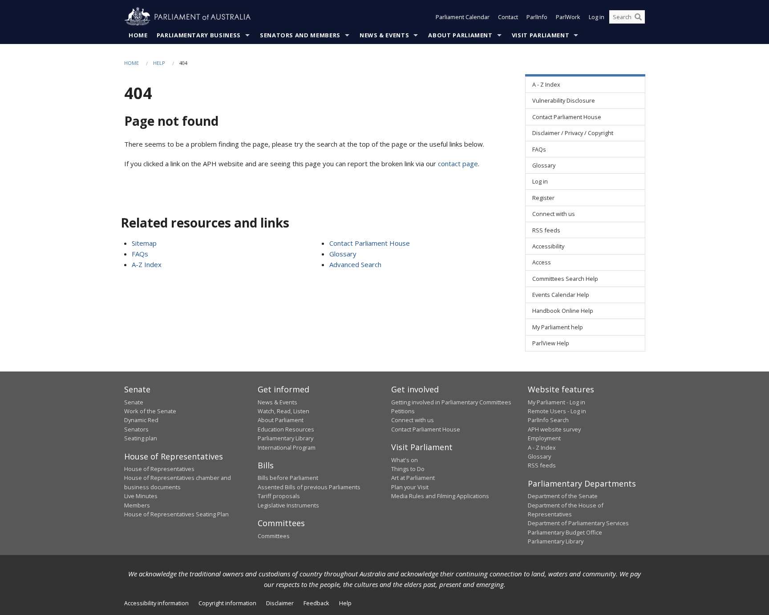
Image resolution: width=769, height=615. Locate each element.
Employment (544, 438)
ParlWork (568, 17)
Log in (596, 17)
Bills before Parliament (288, 478)
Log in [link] (540, 181)
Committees (274, 536)
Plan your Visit (410, 487)
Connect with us (412, 420)
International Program (287, 447)
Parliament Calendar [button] (463, 17)
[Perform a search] (638, 17)
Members (137, 505)
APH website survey (554, 429)
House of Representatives (159, 469)
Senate (133, 402)
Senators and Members (300, 35)
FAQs (140, 253)
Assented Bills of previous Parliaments (309, 487)
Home (138, 35)
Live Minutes (141, 496)
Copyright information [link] (227, 603)
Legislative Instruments (288, 505)
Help (159, 63)
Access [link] (541, 262)
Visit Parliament (540, 35)
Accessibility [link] (548, 246)
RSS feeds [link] (546, 230)
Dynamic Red (141, 420)
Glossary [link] (543, 165)
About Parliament (460, 35)
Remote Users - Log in (557, 411)
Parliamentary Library (285, 438)
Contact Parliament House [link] (566, 117)
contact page (458, 163)
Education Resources (286, 429)
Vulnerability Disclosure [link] (563, 100)
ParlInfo (536, 17)
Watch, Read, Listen (283, 411)
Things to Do (408, 469)
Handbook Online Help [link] (562, 311)
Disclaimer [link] (280, 603)
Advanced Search (355, 264)
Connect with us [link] (553, 214)
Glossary (342, 253)
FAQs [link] (539, 149)
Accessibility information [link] (156, 603)
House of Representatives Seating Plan (176, 514)
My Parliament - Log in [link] (556, 402)
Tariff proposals (279, 496)
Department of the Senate (563, 496)
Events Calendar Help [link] (560, 295)
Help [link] (345, 603)
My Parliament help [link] (557, 327)
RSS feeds (542, 465)
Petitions (403, 411)
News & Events (384, 35)
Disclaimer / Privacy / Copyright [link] (572, 133)
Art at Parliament (413, 478)
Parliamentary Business (199, 35)
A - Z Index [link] (546, 84)
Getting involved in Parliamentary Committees (451, 402)
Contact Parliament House (369, 243)
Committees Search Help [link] (565, 279)
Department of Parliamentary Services (578, 523)
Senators (136, 429)
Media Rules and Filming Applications (440, 496)
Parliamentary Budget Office (565, 532)
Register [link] (543, 198)
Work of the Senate (150, 411)
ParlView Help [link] (550, 343)
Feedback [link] (316, 603)
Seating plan (140, 438)
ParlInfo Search (548, 420)
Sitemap (144, 243)
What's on (404, 460)
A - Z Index (542, 447)
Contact (508, 17)
